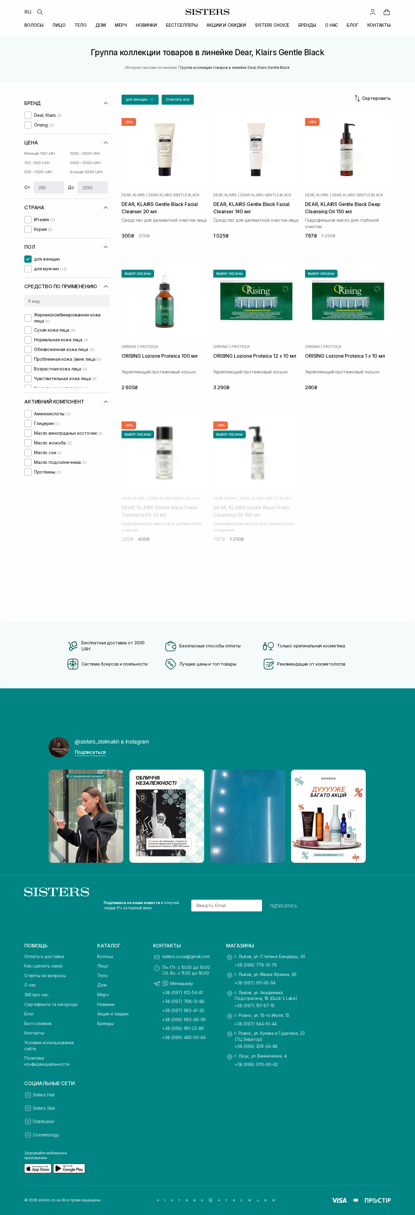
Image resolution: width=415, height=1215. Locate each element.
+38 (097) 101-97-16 (255, 1005)
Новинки (106, 1004)
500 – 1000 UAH (38, 172)
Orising (129, 347)
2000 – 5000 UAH (85, 162)
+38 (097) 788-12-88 (183, 1001)
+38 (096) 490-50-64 (184, 1037)
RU (28, 12)
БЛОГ (352, 25)
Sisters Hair (44, 1094)
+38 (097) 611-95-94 (255, 982)
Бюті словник (38, 1023)
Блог (29, 1013)
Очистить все (178, 99)
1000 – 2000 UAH (85, 153)
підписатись (283, 906)
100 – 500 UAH (37, 162)
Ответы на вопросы (45, 975)
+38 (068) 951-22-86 (183, 1028)
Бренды (105, 1023)
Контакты (34, 1032)
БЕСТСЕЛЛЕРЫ (181, 25)
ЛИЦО (58, 25)
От (27, 187)
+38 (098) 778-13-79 (256, 964)
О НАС (331, 25)
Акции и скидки (113, 1013)
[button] (140, 100)
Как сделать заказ (43, 965)
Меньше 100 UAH (39, 153)
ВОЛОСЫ (33, 25)
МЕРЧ (121, 25)
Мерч (102, 994)
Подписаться (90, 752)
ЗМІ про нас (36, 994)
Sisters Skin (44, 1108)
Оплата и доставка (44, 956)
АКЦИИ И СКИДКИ (226, 25)
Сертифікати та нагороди (50, 1004)
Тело (102, 975)
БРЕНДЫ (307, 25)
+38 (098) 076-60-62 (256, 1064)
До (71, 187)
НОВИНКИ (146, 25)
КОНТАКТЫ (379, 25)
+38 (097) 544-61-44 (256, 1023)
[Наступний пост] (356, 816)
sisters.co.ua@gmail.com (186, 956)
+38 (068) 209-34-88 (256, 1046)
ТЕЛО (80, 25)
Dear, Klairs (133, 195)
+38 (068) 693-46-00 (184, 1019)
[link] (387, 12)
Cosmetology (46, 1134)
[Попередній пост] (59, 816)
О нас (30, 984)
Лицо (102, 965)
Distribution (43, 1121)
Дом (102, 984)
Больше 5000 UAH (86, 172)
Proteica (149, 347)
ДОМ (100, 25)
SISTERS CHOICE (272, 25)
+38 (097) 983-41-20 (183, 1010)
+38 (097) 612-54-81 (182, 992)
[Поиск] (40, 12)
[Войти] (373, 12)
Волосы (105, 956)
